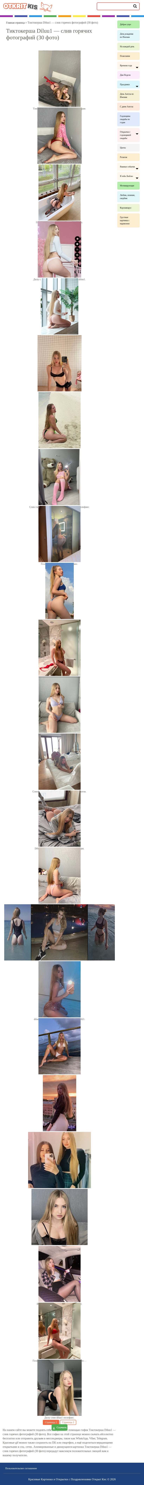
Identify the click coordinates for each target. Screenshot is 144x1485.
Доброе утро (125, 24)
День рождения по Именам (126, 35)
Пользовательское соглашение (21, 1468)
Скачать (62, 1427)
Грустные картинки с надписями (124, 220)
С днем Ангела (126, 106)
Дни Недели (125, 75)
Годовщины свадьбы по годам (125, 119)
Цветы (123, 147)
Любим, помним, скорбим (127, 197)
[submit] (135, 6)
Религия (123, 157)
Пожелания (125, 56)
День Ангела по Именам (127, 95)
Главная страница (15, 22)
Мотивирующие (127, 185)
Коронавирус (125, 208)
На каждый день (127, 46)
